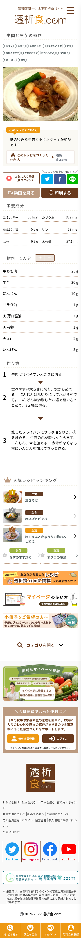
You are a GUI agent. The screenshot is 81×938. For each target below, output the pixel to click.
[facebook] (60, 179)
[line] (72, 179)
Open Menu (70, 10)
